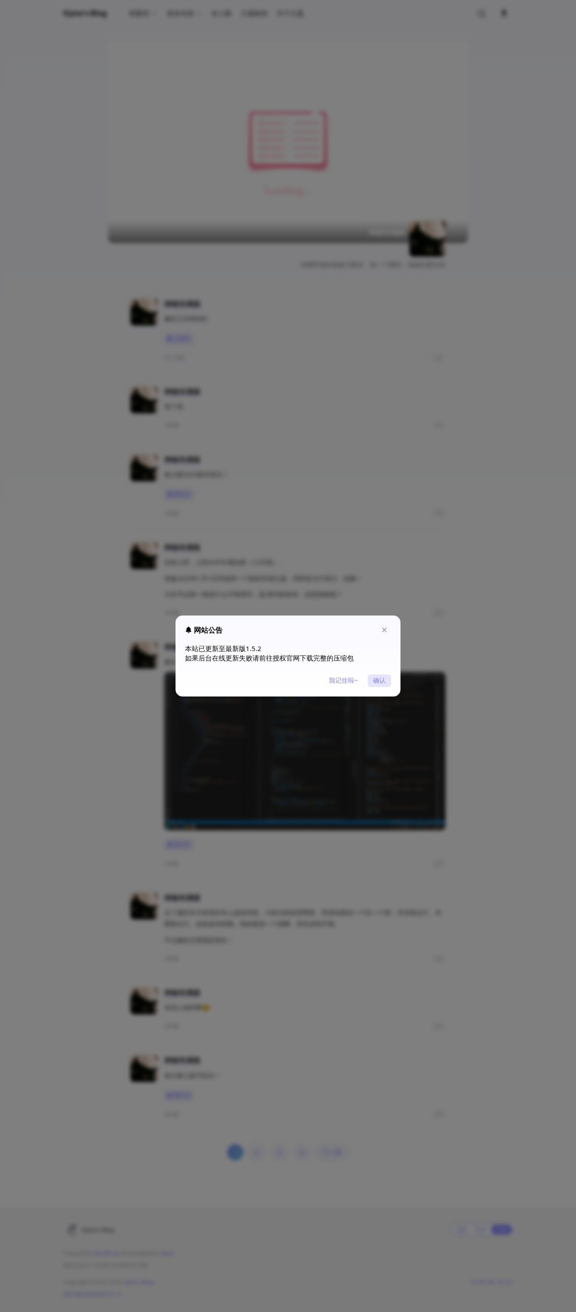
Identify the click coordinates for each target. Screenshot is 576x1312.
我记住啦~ (343, 680)
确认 (379, 680)
